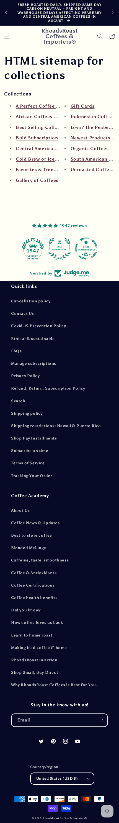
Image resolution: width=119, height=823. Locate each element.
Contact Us (22, 313)
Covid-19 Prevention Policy (38, 326)
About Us (20, 510)
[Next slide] (113, 13)
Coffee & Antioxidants (34, 573)
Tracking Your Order (31, 475)
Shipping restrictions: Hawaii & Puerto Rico (56, 426)
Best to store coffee (31, 535)
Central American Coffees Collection (59, 148)
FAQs (16, 351)
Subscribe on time (29, 450)
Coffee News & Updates (35, 523)
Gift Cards (83, 106)
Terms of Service (28, 463)
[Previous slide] (6, 12)
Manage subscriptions (33, 363)
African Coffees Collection (47, 116)
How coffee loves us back (37, 622)
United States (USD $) (57, 778)
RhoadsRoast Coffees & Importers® (65, 818)
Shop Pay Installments (34, 438)
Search (18, 401)
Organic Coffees (90, 148)
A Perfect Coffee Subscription (51, 106)
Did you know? (26, 610)
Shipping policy (27, 413)
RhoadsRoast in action (34, 660)
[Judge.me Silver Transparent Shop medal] (86, 249)
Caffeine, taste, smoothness (40, 560)
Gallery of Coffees (37, 180)
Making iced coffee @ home (39, 647)
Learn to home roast (31, 635)
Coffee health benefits (34, 597)
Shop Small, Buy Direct (34, 672)
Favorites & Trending (40, 169)
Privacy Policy (25, 376)
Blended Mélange (28, 547)
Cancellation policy (30, 301)
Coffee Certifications (33, 585)
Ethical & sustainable (33, 338)
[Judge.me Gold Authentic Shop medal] (59, 249)
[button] (7, 36)
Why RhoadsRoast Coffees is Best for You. (54, 685)
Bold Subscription (37, 137)
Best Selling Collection (42, 127)
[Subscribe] (101, 720)
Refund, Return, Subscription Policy (48, 388)
